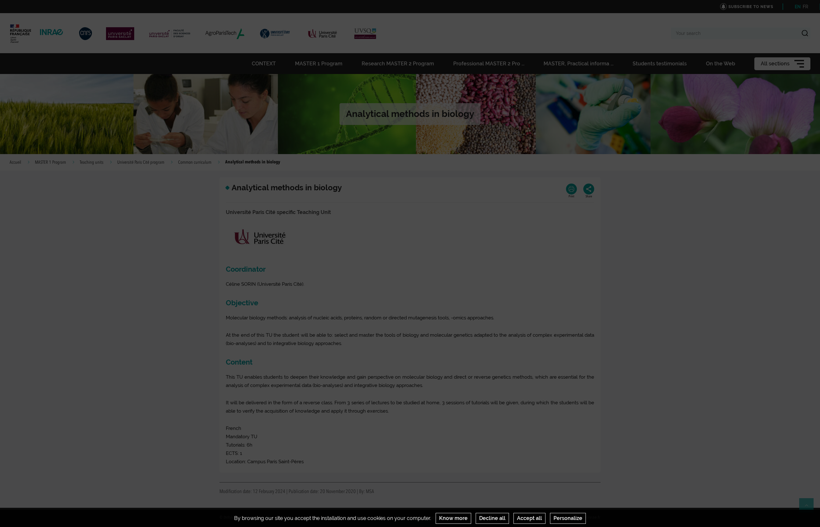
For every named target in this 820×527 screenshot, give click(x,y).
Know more (453, 518)
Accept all (529, 518)
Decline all (492, 518)
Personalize (568, 518)
